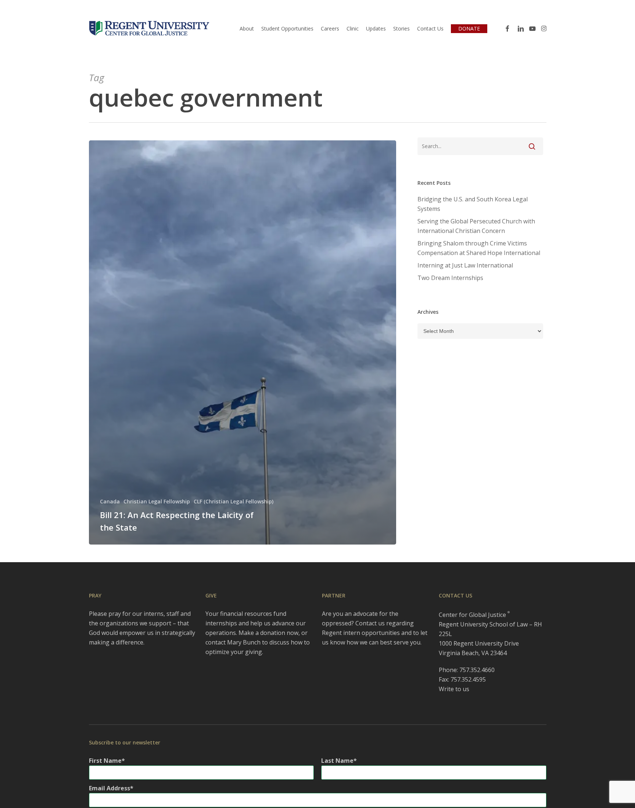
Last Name (337, 761)
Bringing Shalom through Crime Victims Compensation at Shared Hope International (478, 248)
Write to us (454, 689)
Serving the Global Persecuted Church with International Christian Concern (476, 226)
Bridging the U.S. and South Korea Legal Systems (472, 204)
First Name (105, 761)
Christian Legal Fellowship (156, 501)
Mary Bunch (244, 642)
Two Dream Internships (450, 278)
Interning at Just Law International (465, 265)
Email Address (109, 788)
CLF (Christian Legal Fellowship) (233, 501)
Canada (110, 501)
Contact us (370, 623)
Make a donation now (268, 633)
